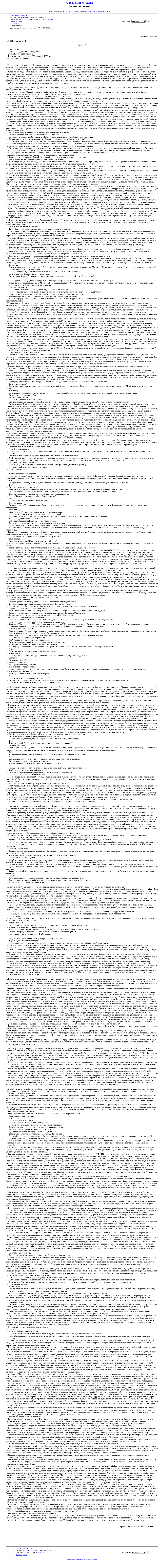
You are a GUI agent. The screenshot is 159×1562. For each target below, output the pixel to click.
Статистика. (50, 19)
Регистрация (68, 11)
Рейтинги (83, 11)
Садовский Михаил (79, 2)
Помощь (108, 11)
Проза (20, 21)
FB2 (19, 24)
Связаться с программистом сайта (82, 1559)
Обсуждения (91, 11)
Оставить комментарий (19, 15)
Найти (76, 11)
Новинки (101, 11)
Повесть (14, 21)
